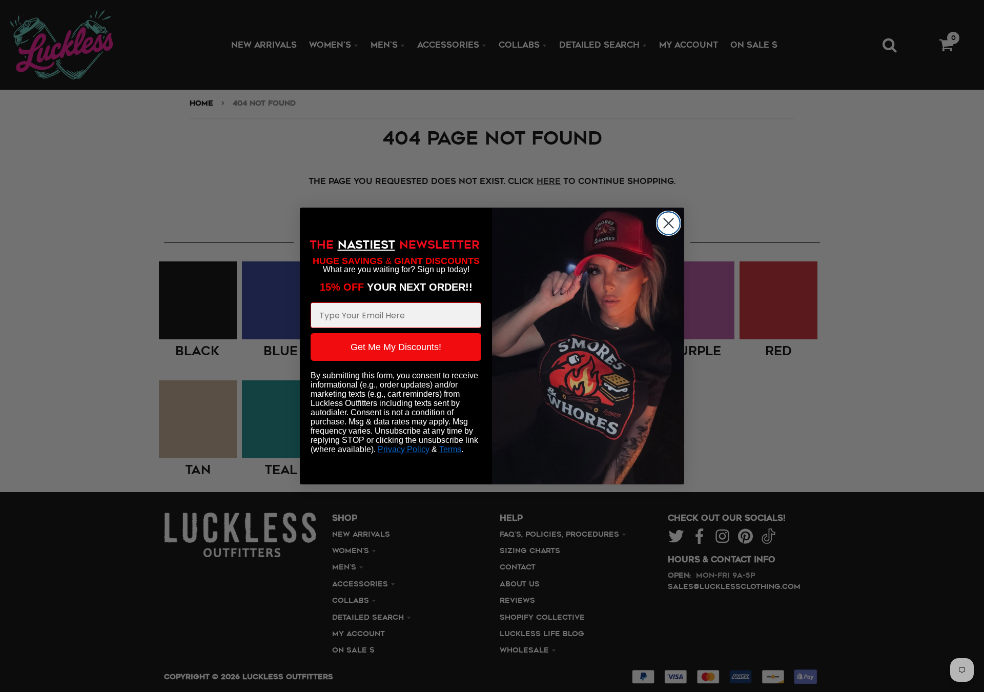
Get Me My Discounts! (396, 347)
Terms (450, 449)
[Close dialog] (668, 223)
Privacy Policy (403, 449)
